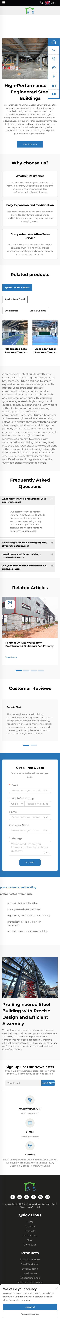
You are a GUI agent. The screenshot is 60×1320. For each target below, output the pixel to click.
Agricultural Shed (30, 1277)
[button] (19, 670)
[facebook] (54, 77)
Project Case (30, 1235)
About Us (30, 1226)
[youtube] (54, 94)
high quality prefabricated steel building (29, 915)
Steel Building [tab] (38, 310)
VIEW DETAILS (15, 332)
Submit (30, 862)
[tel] (54, 59)
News (30, 1240)
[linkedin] (54, 86)
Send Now (48, 1083)
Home (30, 1221)
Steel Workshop (30, 1264)
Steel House (30, 1273)
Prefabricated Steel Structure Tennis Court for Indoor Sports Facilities (15, 350)
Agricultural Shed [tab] (15, 299)
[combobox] (17, 804)
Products (30, 1230)
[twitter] (33, 1197)
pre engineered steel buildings (23, 909)
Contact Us (30, 1244)
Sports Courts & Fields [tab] (17, 287)
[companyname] (30, 10)
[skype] (40, 1197)
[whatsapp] (54, 68)
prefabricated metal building (22, 903)
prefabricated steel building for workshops (24, 923)
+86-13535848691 (30, 1113)
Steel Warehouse (30, 1259)
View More (11, 657)
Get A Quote (30, 144)
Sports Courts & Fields (30, 1282)
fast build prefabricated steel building (27, 931)
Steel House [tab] (11, 310)
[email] (54, 51)
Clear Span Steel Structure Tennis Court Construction (45, 350)
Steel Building (30, 1268)
